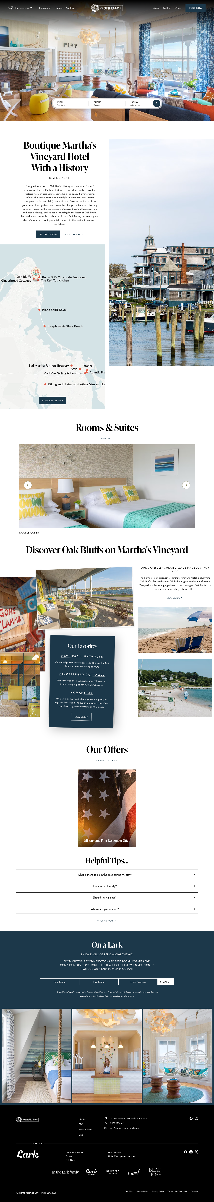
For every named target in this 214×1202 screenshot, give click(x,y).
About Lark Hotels (74, 1152)
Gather (167, 7)
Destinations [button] (22, 8)
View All (107, 438)
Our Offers (107, 749)
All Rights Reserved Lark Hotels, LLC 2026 (36, 1192)
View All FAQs (106, 921)
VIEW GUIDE (83, 718)
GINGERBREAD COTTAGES (81, 674)
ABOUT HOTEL (74, 234)
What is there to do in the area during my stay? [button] (105, 874)
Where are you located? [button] (105, 909)
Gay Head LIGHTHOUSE (82, 656)
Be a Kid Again (59, 177)
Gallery (70, 7)
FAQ (81, 1124)
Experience (45, 7)
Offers (178, 7)
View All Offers (105, 760)
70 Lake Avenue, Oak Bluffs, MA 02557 (128, 1118)
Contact (194, 1191)
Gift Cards (71, 1159)
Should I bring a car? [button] (105, 897)
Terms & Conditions (94, 992)
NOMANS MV (81, 692)
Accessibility (142, 1191)
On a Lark (107, 944)
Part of (37, 1143)
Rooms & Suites (107, 427)
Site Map (129, 1191)
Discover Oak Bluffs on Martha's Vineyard (107, 549)
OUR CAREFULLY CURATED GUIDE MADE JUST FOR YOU (175, 569)
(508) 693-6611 (117, 1123)
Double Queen (29, 532)
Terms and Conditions (177, 1191)
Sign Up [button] (165, 981)
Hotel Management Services (121, 1156)
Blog (81, 1134)
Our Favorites (82, 645)
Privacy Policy (113, 992)
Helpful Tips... (107, 860)
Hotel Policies (85, 1129)
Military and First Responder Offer (107, 840)
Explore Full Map (53, 401)
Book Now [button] (195, 9)
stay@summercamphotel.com (124, 1127)
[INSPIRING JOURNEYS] (11, 7)
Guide (156, 7)
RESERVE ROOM (50, 235)
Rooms (59, 7)
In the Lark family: (65, 1171)
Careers (69, 1156)
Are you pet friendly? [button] (105, 886)
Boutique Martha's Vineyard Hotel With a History (59, 156)
